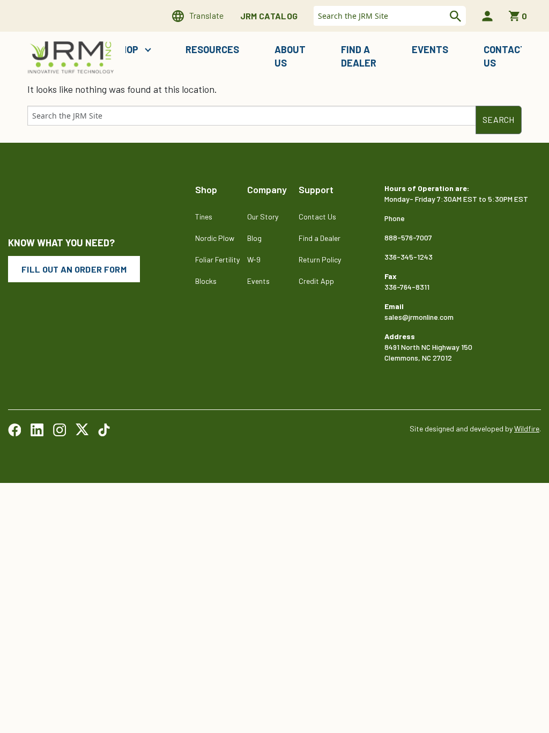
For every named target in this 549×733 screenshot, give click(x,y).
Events (430, 49)
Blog (254, 238)
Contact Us (505, 56)
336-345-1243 (408, 256)
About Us (290, 56)
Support (316, 189)
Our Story (262, 216)
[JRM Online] (71, 56)
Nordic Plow (214, 238)
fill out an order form (74, 269)
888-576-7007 (408, 237)
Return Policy (320, 259)
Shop (127, 49)
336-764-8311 (406, 286)
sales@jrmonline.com (419, 316)
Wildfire (526, 428)
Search (454, 16)
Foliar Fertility (217, 259)
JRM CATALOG (269, 16)
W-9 (254, 259)
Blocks (206, 280)
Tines (203, 216)
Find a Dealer (358, 56)
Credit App (316, 280)
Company (267, 189)
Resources (212, 49)
